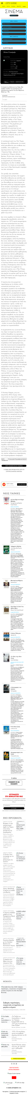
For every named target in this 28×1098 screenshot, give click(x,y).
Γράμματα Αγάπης (16, 548)
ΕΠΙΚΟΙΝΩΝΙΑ (14, 1069)
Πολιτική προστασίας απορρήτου (17, 1091)
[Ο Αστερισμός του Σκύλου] (6, 688)
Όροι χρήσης (5, 1091)
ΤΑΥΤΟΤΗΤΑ (14, 1068)
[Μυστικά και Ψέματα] (6, 584)
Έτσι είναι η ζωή (15, 727)
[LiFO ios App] (19, 1083)
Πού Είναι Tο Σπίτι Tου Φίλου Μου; (17, 608)
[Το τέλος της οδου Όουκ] (6, 658)
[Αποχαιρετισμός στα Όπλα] (6, 756)
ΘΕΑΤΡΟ (19, 6)
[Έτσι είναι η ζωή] (6, 730)
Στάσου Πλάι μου (16, 634)
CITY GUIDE (11, 3)
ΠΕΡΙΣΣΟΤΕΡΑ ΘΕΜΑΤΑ (18, 1058)
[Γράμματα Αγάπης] (6, 550)
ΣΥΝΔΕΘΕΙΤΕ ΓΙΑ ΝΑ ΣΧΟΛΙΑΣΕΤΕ (14, 783)
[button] (2, 3)
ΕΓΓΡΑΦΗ (13, 808)
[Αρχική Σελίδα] (5, 3)
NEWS (3, 6)
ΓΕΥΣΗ (8, 6)
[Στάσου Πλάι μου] (6, 636)
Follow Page (22, 484)
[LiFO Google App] (8, 1083)
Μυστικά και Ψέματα (17, 581)
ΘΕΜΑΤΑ (7, 981)
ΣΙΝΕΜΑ (13, 6)
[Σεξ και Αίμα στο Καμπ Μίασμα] (6, 501)
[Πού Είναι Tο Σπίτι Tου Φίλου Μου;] (6, 610)
